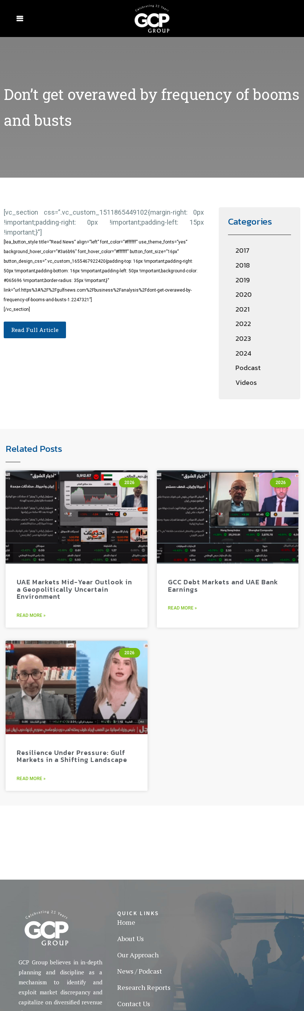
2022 (243, 324)
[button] (35, 330)
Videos (246, 382)
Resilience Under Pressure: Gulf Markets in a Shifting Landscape (72, 756)
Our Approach (138, 954)
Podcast (248, 368)
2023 (243, 338)
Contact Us (133, 1003)
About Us (130, 938)
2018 (242, 265)
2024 (243, 353)
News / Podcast (139, 971)
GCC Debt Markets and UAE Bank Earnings (223, 585)
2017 (242, 250)
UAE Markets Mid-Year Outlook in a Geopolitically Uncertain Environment (74, 589)
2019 (242, 280)
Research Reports (144, 987)
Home (126, 922)
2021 (242, 309)
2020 (243, 294)
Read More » (31, 615)
